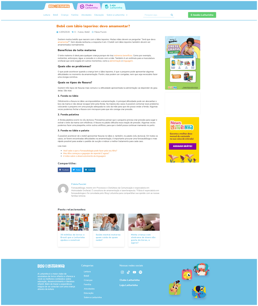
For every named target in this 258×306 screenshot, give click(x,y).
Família (74, 15)
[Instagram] (122, 272)
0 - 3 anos (79, 32)
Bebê (55, 15)
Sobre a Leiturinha (115, 15)
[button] (64, 170)
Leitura (46, 15)
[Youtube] (134, 272)
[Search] (172, 15)
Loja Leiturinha (129, 285)
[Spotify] (140, 272)
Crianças (88, 280)
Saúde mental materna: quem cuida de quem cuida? (108, 237)
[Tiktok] (128, 272)
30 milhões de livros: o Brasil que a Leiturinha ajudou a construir (72, 237)
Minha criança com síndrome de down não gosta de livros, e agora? (143, 238)
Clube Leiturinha (130, 280)
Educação (99, 15)
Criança (64, 15)
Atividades (86, 15)
